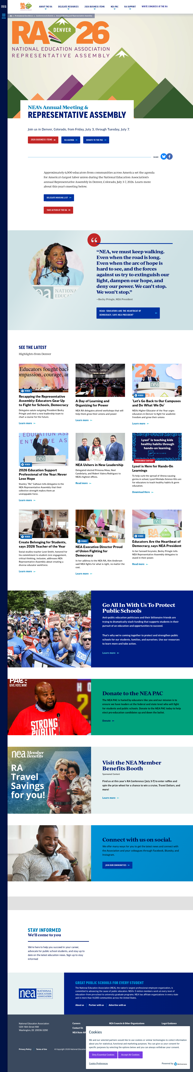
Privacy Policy (25, 1049)
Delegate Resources (68, 7)
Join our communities (115, 865)
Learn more (25, 423)
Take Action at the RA (57, 210)
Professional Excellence (24, 16)
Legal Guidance (169, 1024)
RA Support (130, 7)
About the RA (45, 7)
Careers (76, 1024)
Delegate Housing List (57, 198)
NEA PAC (115, 7)
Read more (82, 483)
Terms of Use (41, 1049)
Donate (106, 721)
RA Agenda (69, 140)
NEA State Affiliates (82, 1033)
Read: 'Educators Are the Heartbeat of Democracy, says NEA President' (120, 313)
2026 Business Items (95, 7)
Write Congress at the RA (155, 7)
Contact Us (78, 1028)
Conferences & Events (44, 16)
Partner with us (96, 1005)
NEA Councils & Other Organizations (126, 1024)
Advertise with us (117, 1005)
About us (79, 1005)
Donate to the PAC (94, 140)
